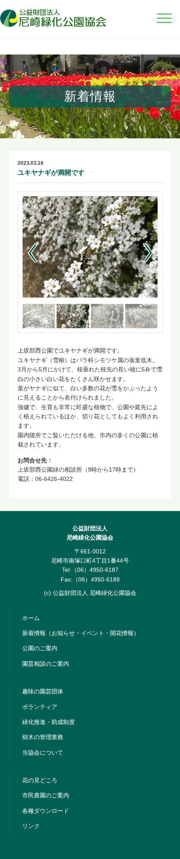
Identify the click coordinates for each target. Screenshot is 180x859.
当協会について (42, 752)
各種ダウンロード (45, 810)
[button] (148, 253)
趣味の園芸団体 (42, 691)
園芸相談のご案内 (45, 663)
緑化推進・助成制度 (48, 722)
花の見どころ (39, 780)
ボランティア (39, 706)
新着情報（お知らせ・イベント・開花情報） (80, 633)
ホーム (31, 618)
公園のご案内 (39, 648)
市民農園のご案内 (45, 795)
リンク (31, 826)
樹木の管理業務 (42, 737)
